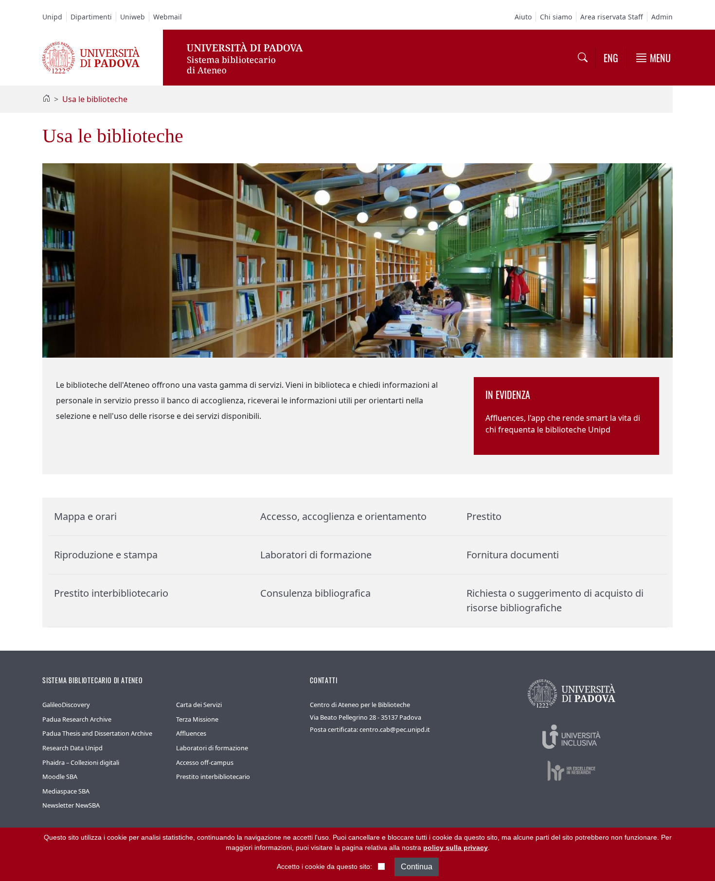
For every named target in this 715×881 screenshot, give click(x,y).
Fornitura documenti (512, 554)
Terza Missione (197, 719)
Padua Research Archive (76, 719)
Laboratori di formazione (316, 554)
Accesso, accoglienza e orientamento (343, 516)
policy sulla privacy (455, 847)
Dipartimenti (91, 16)
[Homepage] (46, 99)
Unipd (52, 16)
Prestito (483, 516)
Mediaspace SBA (65, 791)
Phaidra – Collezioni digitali (80, 762)
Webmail (167, 16)
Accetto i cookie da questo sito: (324, 866)
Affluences (191, 733)
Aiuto (523, 16)
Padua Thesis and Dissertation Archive (97, 733)
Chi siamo (556, 16)
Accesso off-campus (204, 762)
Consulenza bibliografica (315, 593)
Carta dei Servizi (199, 704)
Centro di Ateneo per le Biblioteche (360, 704)
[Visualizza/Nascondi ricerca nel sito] (582, 58)
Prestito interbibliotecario (111, 593)
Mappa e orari (85, 516)
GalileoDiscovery (66, 704)
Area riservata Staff (611, 16)
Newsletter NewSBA (71, 805)
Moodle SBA (59, 776)
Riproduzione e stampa (106, 554)
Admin (662, 16)
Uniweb (132, 16)
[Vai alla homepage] (91, 57)
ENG (611, 58)
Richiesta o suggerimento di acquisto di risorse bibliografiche (555, 600)
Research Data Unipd (72, 747)
